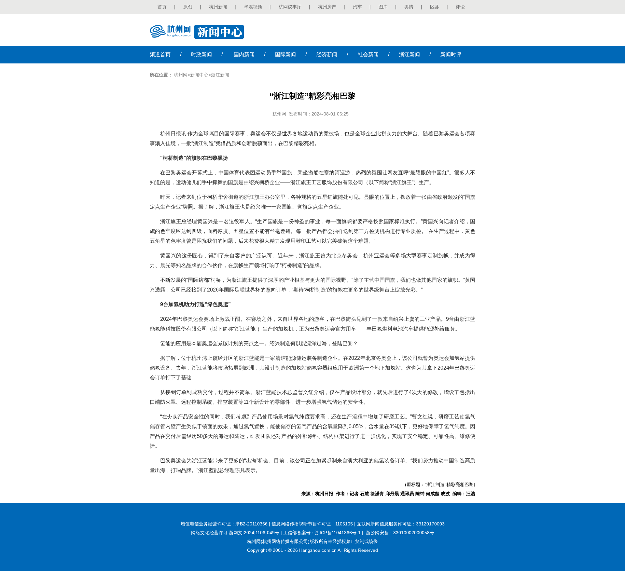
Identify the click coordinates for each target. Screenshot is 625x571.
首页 (162, 6)
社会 (368, 54)
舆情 (408, 6)
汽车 (357, 6)
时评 (450, 54)
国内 (244, 54)
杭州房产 (327, 6)
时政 (201, 54)
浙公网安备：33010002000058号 (400, 532)
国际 (285, 54)
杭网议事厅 (290, 6)
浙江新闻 (220, 74)
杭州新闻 (218, 6)
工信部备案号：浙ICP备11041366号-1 (322, 532)
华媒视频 (253, 6)
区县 (434, 6)
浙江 (409, 54)
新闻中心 (199, 74)
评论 (460, 6)
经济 (326, 54)
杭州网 (181, 74)
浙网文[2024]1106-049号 (254, 532)
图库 (383, 6)
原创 (187, 6)
